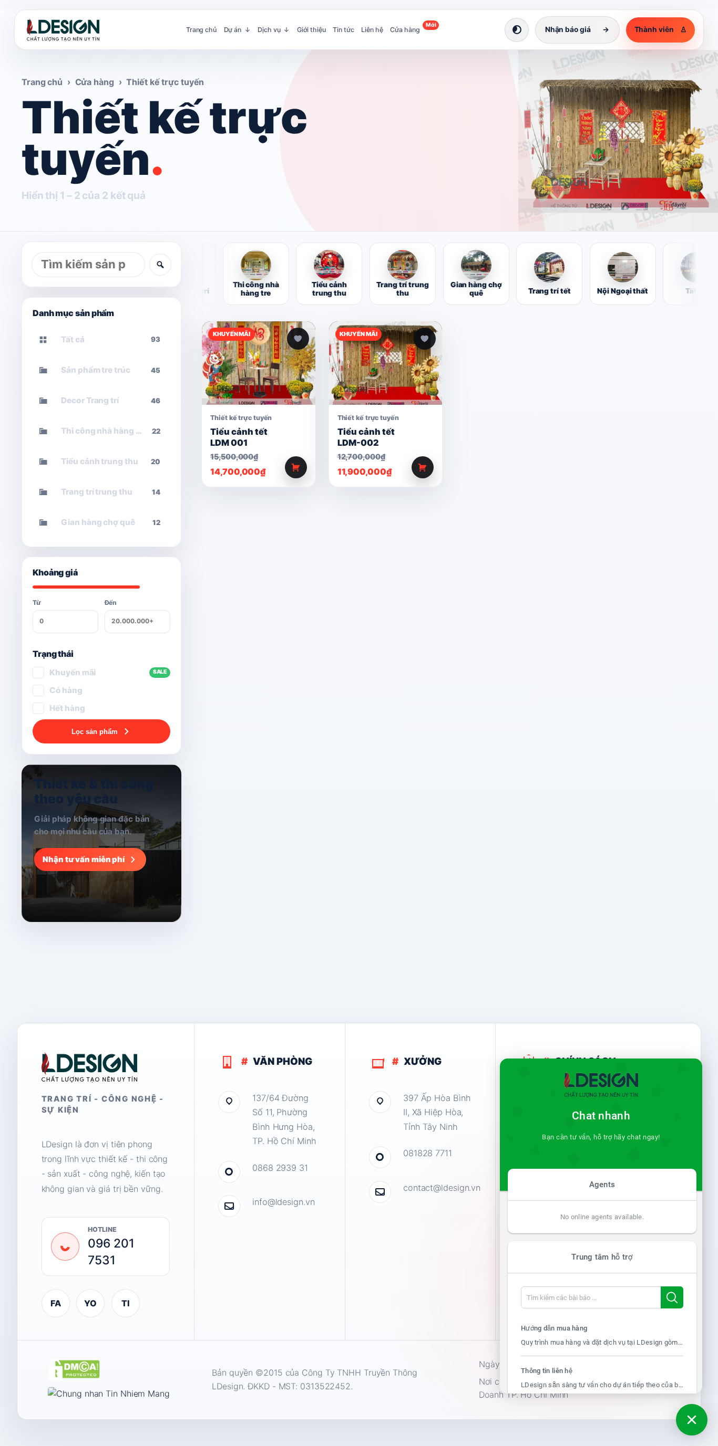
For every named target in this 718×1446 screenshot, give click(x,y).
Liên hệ (372, 30)
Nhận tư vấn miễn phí (84, 859)
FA (55, 1303)
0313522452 (325, 1386)
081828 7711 (427, 1153)
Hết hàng (67, 708)
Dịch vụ (274, 30)
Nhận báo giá (577, 29)
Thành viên (660, 29)
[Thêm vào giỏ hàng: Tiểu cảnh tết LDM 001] (296, 467)
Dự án (237, 30)
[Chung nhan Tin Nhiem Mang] (109, 1394)
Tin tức (343, 30)
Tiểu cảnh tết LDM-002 (366, 436)
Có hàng (65, 690)
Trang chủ (201, 30)
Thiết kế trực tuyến (241, 418)
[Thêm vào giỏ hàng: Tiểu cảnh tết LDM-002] (423, 467)
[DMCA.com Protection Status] (74, 1370)
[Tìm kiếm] (160, 265)
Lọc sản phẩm (94, 732)
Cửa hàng (413, 28)
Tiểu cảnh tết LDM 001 (239, 436)
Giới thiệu (311, 30)
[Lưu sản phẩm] (298, 339)
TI (125, 1303)
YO (90, 1303)
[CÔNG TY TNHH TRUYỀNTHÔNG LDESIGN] (73, 29)
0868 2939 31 (280, 1167)
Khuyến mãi (108, 672)
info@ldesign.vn (283, 1202)
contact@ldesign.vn (437, 1187)
